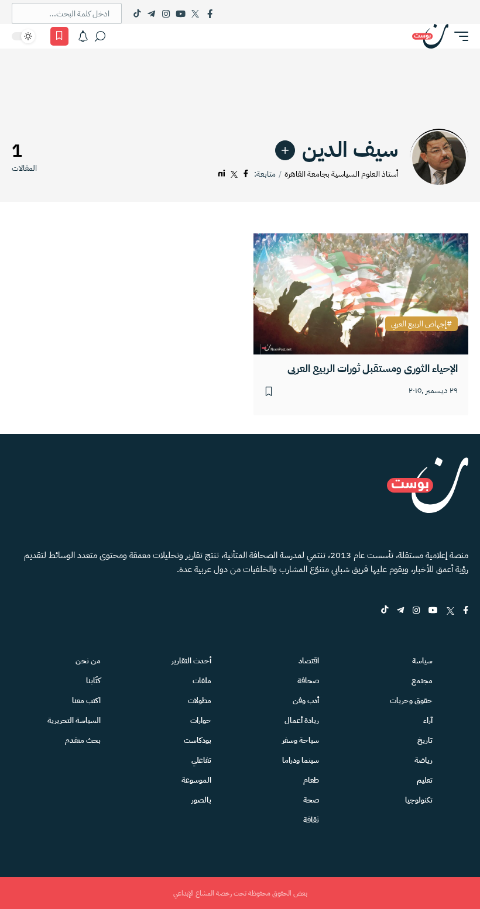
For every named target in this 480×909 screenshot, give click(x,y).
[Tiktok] (136, 13)
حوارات (200, 720)
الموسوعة (196, 780)
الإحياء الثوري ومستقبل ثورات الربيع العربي (372, 368)
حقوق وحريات (411, 700)
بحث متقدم (83, 740)
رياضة (423, 760)
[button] (458, 36)
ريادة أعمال (301, 720)
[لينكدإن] (221, 174)
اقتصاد (309, 660)
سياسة (422, 660)
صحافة (308, 680)
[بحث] (100, 36)
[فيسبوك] (246, 174)
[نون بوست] (430, 36)
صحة (311, 799)
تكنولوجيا (419, 799)
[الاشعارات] (83, 36)
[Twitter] (195, 13)
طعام (311, 780)
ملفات (202, 680)
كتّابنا (93, 680)
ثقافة (311, 819)
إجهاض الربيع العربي (419, 324)
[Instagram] (166, 13)
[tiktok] (384, 611)
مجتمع (422, 680)
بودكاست (197, 740)
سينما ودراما (300, 760)
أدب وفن (306, 700)
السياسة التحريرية (74, 720)
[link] (285, 150)
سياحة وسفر (300, 740)
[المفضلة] (59, 36)
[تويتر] (234, 174)
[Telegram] (151, 13)
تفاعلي (201, 760)
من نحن (88, 660)
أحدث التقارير (191, 660)
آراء (428, 720)
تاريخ (425, 740)
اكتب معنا (86, 700)
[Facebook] (210, 13)
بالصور (201, 799)
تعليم (425, 780)
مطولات (199, 700)
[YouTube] (180, 13)
